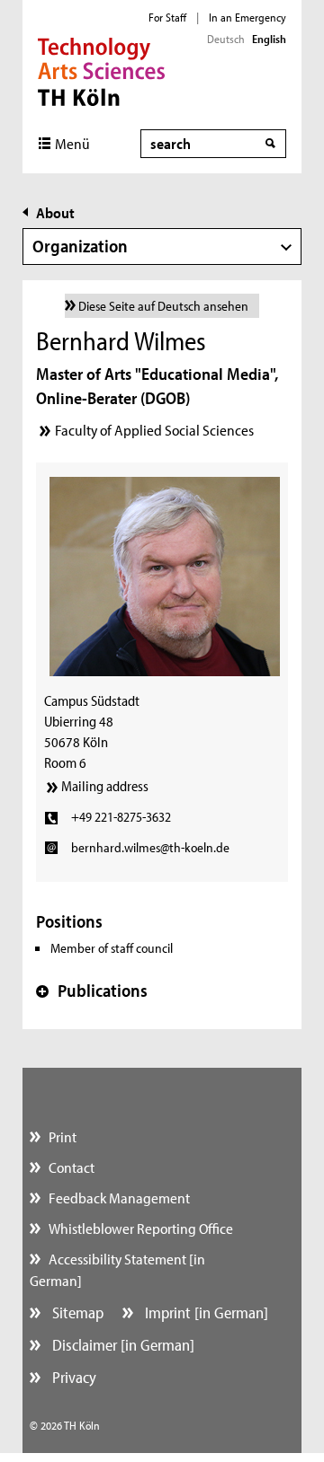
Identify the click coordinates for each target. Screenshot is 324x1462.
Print (62, 1136)
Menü (72, 143)
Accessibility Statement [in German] (117, 1269)
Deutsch (226, 38)
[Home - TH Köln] (101, 70)
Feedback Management (119, 1197)
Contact (71, 1167)
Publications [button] (92, 990)
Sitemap (76, 1312)
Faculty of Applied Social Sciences (154, 429)
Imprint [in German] (204, 1312)
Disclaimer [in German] (121, 1344)
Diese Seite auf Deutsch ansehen (163, 305)
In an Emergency (247, 17)
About (55, 212)
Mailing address (104, 786)
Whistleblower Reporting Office (141, 1228)
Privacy (72, 1377)
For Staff (167, 17)
